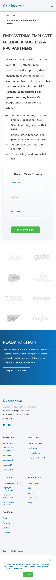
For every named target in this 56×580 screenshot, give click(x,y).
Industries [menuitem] (34, 437)
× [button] (50, 560)
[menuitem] (15, 438)
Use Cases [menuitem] (8, 477)
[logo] (12, 400)
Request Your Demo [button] (16, 371)
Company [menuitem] (8, 512)
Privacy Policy (45, 564)
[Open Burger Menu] (52, 5)
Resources (10, 15)
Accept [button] (28, 575)
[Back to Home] (13, 5)
